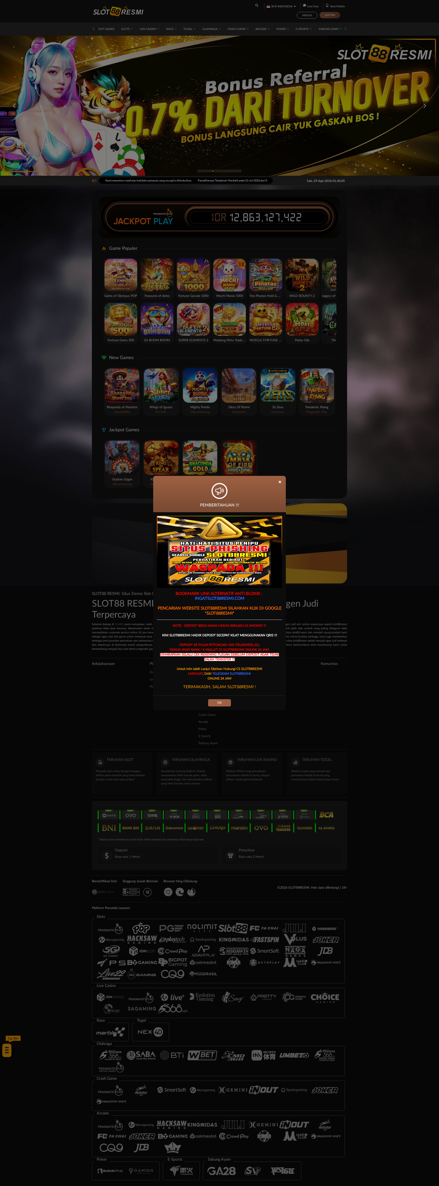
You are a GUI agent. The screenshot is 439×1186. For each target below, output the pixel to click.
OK (219, 702)
